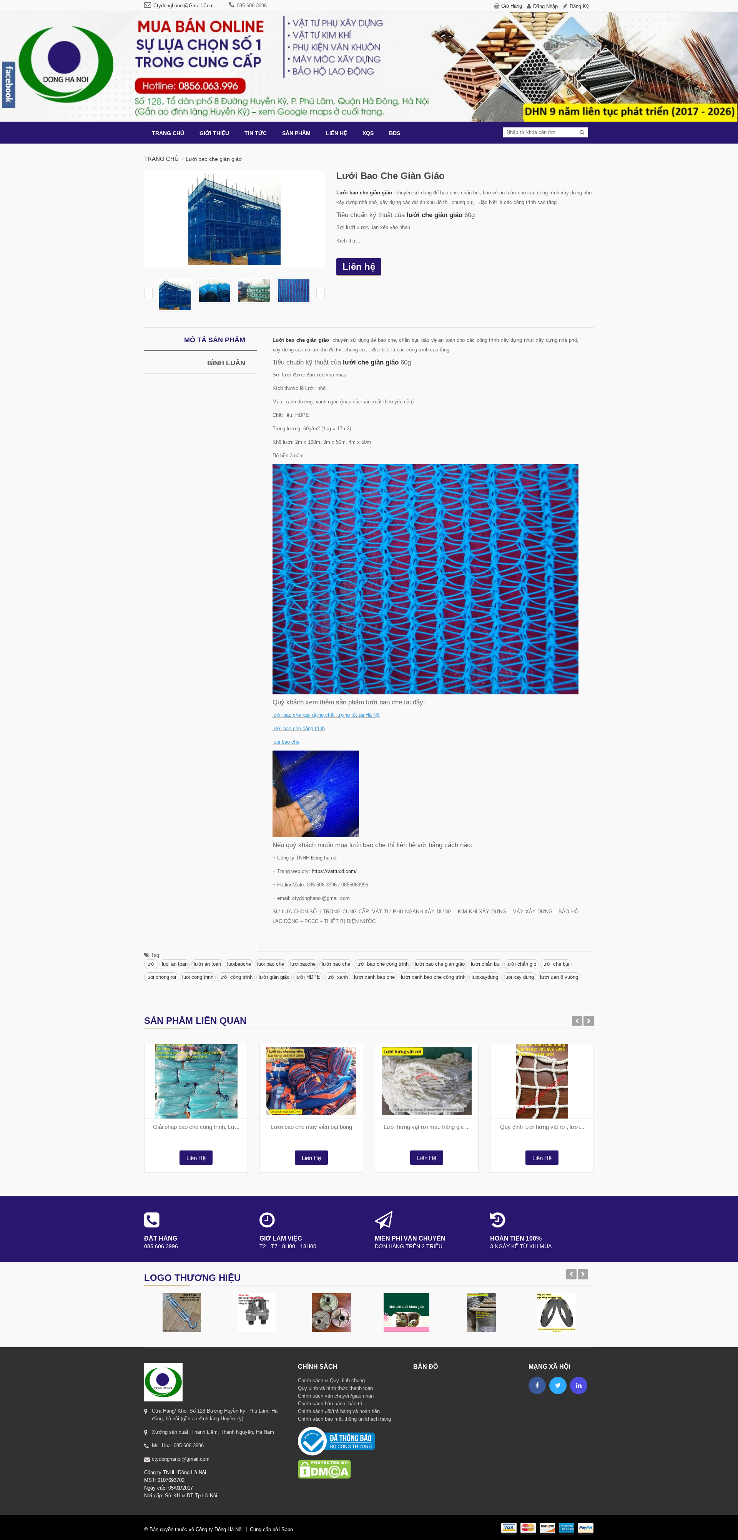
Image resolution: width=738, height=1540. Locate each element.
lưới (151, 964)
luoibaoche (239, 964)
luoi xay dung (519, 977)
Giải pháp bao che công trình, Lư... (196, 1127)
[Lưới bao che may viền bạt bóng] (311, 1081)
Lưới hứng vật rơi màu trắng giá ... (427, 1127)
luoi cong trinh (197, 977)
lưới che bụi (555, 964)
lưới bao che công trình (382, 964)
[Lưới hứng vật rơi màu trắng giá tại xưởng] (427, 1081)
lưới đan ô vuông (559, 977)
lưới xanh (337, 977)
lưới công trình (236, 977)
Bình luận (226, 363)
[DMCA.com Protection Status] (324, 1459)
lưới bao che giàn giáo (440, 964)
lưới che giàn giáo (434, 215)
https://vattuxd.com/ (334, 871)
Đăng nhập (545, 6)
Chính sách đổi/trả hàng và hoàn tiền (339, 1411)
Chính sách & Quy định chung (331, 1380)
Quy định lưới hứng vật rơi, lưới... (542, 1127)
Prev (148, 293)
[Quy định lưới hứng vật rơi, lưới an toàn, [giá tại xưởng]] (542, 1081)
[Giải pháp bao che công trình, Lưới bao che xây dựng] (196, 1081)
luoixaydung (485, 977)
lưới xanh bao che (374, 977)
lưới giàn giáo (274, 977)
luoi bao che (270, 964)
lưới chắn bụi (485, 964)
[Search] (582, 132)
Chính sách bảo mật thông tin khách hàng (344, 1419)
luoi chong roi (161, 977)
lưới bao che (336, 964)
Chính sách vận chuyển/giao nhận (336, 1396)
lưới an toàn (207, 964)
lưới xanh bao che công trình (433, 977)
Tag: (155, 955)
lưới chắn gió (521, 964)
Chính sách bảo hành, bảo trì (330, 1403)
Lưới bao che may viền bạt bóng (311, 1127)
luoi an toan (175, 964)
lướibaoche (303, 964)
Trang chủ (161, 159)
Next (320, 293)
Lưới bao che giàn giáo (365, 193)
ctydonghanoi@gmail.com (183, 5)
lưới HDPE (308, 977)
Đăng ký (579, 6)
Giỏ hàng (511, 6)
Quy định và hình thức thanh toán (335, 1388)
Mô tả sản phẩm (214, 340)
